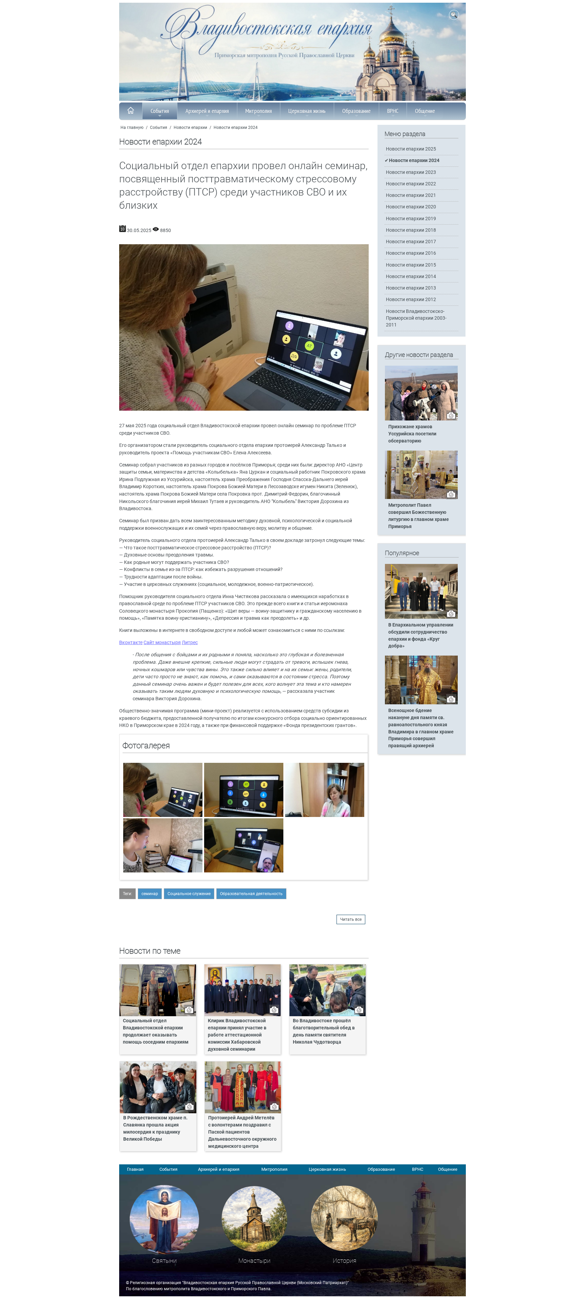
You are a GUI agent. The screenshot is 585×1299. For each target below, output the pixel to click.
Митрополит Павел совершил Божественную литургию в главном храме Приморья (418, 515)
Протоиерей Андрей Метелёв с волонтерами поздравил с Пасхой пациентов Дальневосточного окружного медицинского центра (242, 1132)
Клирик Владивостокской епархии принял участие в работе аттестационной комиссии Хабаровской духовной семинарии (237, 1035)
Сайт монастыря (162, 642)
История (344, 1260)
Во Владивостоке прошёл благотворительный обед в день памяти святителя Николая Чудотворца (324, 1031)
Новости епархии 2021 (411, 195)
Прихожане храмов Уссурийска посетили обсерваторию (412, 434)
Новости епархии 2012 (411, 299)
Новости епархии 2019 (411, 219)
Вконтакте (131, 642)
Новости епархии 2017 (411, 242)
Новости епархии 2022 (411, 184)
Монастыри (254, 1260)
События (160, 111)
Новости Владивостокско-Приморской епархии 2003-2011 (416, 318)
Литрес (190, 642)
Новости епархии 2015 (411, 265)
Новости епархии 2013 (411, 288)
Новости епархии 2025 (411, 149)
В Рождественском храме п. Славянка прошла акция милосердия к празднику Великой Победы (155, 1128)
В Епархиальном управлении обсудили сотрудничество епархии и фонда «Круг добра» (420, 635)
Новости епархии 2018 (411, 230)
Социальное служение (189, 893)
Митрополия (258, 111)
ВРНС (392, 111)
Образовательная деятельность (251, 893)
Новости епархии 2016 (411, 253)
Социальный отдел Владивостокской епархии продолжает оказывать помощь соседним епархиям (156, 1031)
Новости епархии (190, 127)
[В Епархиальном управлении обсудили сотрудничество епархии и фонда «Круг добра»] (421, 617)
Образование (356, 111)
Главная (135, 1169)
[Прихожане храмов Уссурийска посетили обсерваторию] (421, 419)
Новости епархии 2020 (411, 207)
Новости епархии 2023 (411, 172)
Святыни (164, 1260)
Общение (425, 111)
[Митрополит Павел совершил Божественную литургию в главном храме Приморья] (421, 497)
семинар (150, 893)
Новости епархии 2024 (236, 127)
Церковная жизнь (307, 111)
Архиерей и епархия (207, 111)
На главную (132, 127)
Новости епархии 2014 (411, 276)
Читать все (351, 919)
